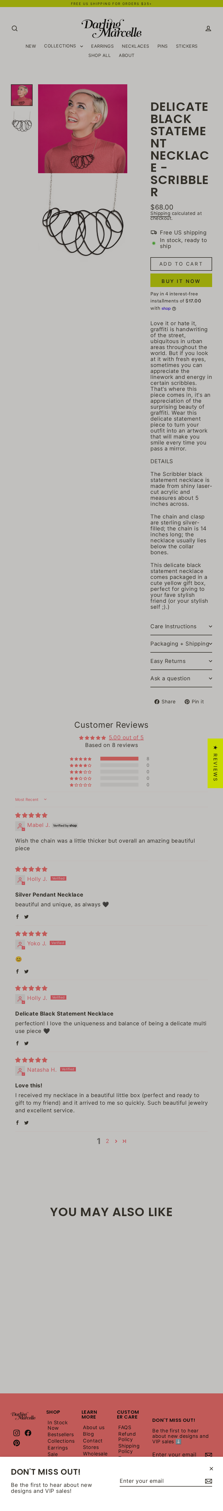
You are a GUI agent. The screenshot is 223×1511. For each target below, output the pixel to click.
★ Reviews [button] (215, 763)
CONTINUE (75, 1485)
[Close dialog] (208, 1406)
